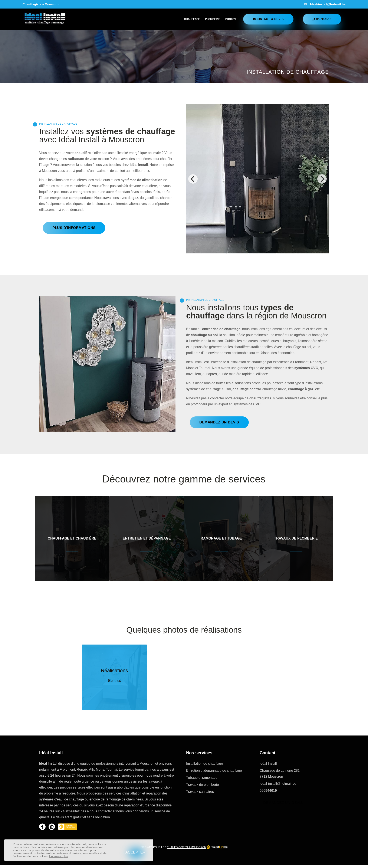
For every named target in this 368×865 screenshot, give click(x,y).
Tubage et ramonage (201, 777)
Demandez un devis (283, 803)
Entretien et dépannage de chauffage (214, 770)
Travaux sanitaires (200, 791)
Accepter (135, 852)
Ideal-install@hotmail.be (327, 4)
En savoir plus (58, 856)
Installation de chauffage (204, 763)
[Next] (322, 179)
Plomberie (212, 19)
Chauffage (192, 19)
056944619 (268, 790)
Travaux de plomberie (202, 784)
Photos (230, 19)
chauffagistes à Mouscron (186, 847)
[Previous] (193, 179)
